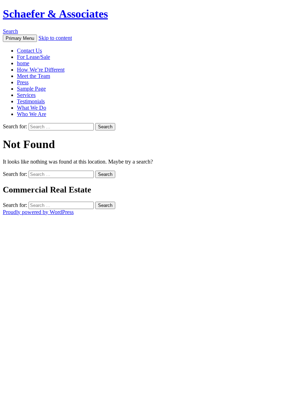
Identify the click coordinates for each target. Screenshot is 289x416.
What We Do (31, 108)
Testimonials (31, 101)
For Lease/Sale (33, 57)
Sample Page (31, 89)
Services (26, 95)
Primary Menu (20, 38)
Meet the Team (33, 76)
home (23, 63)
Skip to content (55, 38)
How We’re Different (40, 70)
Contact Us (29, 51)
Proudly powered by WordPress (38, 212)
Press (23, 82)
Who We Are (31, 114)
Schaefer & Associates (55, 13)
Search (10, 31)
